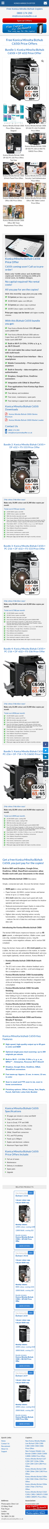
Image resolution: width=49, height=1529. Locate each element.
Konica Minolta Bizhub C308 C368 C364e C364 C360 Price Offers (36, 1471)
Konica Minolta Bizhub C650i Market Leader (26, 420)
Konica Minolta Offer (24, 3)
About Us (4, 1449)
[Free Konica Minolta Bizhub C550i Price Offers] (24, 1214)
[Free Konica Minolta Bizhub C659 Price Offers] (24, 1394)
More (30, 1193)
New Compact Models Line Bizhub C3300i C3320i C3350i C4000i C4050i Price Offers (36, 1453)
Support (4, 1451)
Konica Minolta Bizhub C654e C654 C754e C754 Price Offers (36, 1486)
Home (3, 1441)
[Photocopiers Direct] (36, 1514)
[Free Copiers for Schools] (36, 1509)
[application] (24, 246)
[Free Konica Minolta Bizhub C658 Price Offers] (24, 1334)
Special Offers (24, 20)
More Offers (24, 1246)
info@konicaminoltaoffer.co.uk (24, 16)
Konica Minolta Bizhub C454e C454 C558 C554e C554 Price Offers (36, 1479)
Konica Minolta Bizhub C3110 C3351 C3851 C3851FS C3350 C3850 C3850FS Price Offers (36, 1494)
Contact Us (5, 1444)
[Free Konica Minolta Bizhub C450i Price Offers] (24, 1274)
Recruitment (5, 1446)
